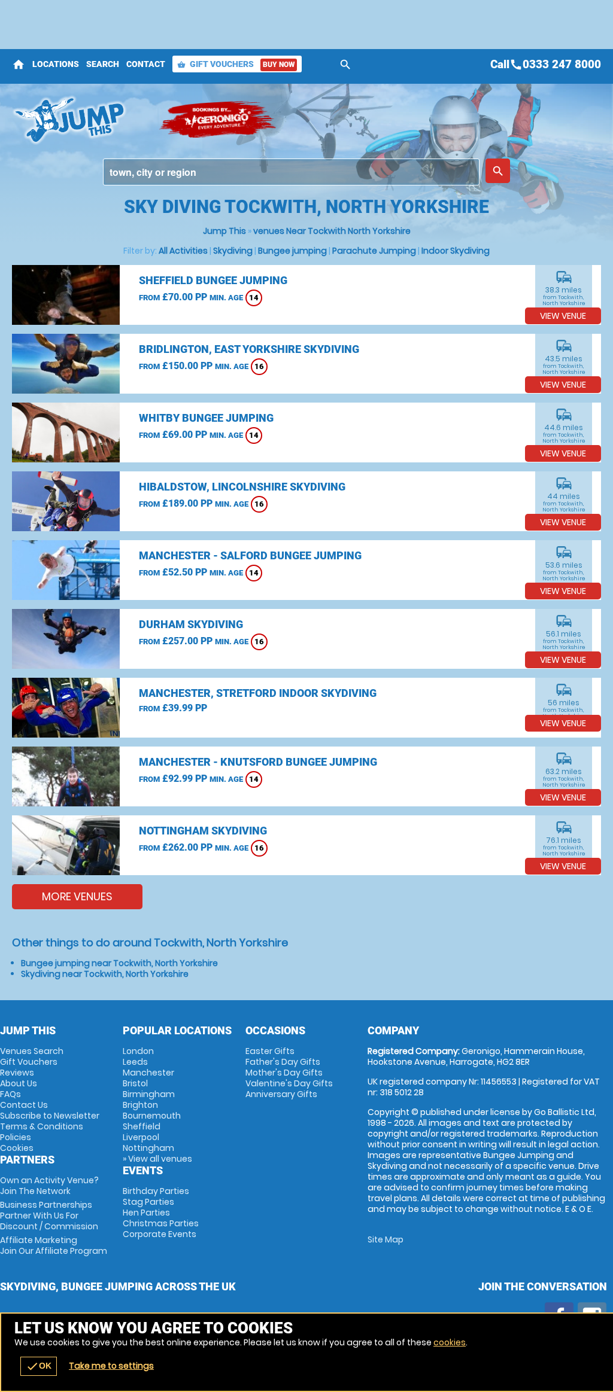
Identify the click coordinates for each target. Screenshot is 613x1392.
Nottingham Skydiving (203, 830)
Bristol (135, 1083)
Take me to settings (111, 1366)
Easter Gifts (270, 1051)
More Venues (77, 896)
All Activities (183, 251)
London (138, 1051)
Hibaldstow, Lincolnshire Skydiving (242, 486)
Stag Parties (148, 1202)
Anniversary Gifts (281, 1094)
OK (38, 1366)
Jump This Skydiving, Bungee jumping (79, 120)
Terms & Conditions (41, 1126)
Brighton (140, 1105)
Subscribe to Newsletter (49, 1116)
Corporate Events (159, 1234)
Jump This (224, 231)
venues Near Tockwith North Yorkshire (332, 231)
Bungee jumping (292, 251)
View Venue (563, 316)
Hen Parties (146, 1213)
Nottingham (148, 1148)
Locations (55, 64)
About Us (18, 1083)
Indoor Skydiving (455, 251)
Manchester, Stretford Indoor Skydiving (258, 693)
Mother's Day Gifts (284, 1073)
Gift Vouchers (236, 64)
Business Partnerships (49, 1215)
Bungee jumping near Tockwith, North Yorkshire (119, 963)
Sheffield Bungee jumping (213, 280)
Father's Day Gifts (282, 1062)
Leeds (135, 1062)
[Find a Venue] (291, 172)
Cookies (17, 1148)
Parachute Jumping (374, 251)
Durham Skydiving (191, 624)
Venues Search (31, 1051)
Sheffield (141, 1126)
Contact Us (24, 1105)
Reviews (17, 1073)
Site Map (385, 1239)
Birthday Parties (156, 1191)
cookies (449, 1342)
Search (102, 64)
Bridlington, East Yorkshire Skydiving (249, 349)
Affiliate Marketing (53, 1245)
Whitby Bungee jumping (206, 418)
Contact (145, 64)
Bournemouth (152, 1116)
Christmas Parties (161, 1223)
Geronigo (218, 120)
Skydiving (233, 251)
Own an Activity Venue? (49, 1185)
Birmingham (149, 1094)
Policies (15, 1137)
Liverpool (141, 1137)
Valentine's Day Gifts (289, 1083)
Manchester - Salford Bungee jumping (250, 555)
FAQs (10, 1094)
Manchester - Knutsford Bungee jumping (258, 762)
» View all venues (157, 1159)
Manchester (148, 1073)
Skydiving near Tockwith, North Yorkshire (105, 974)
